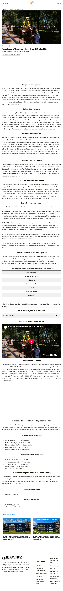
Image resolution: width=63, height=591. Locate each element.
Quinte (7, 46)
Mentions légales (41, 573)
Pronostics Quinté (6, 51)
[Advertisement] (31, 70)
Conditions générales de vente (40, 581)
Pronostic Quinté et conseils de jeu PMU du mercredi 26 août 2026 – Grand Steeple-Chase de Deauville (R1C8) (16, 537)
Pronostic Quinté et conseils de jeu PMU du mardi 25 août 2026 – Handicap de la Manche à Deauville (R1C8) (46, 537)
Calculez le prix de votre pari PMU (55, 561)
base (3, 46)
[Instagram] (60, 3)
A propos (39, 576)
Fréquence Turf (5, 9)
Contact (38, 565)
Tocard (11, 46)
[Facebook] (58, 3)
